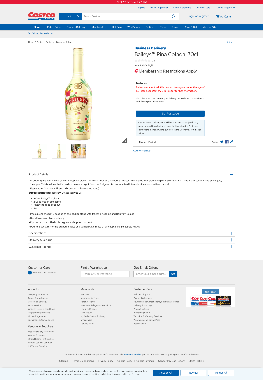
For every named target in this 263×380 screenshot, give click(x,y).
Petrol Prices (54, 27)
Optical (150, 27)
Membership (98, 27)
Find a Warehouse (94, 267)
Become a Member (133, 354)
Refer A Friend (88, 301)
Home (31, 42)
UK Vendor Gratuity (37, 346)
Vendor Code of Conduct (40, 342)
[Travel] (179, 27)
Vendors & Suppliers (40, 326)
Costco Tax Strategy (37, 301)
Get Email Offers (145, 267)
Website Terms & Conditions (41, 309)
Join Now (85, 294)
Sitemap (63, 360)
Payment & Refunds (142, 298)
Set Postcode (170, 113)
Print (229, 42)
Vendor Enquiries (36, 335)
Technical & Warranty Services (147, 316)
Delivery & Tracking (142, 305)
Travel (175, 27)
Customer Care (39, 267)
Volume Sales (87, 323)
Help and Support (142, 294)
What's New (133, 27)
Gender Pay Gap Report (171, 360)
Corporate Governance (39, 312)
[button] (175, 16)
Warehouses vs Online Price (146, 320)
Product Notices (141, 309)
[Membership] (106, 27)
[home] (41, 16)
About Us (34, 289)
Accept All (166, 372)
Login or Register (198, 16)
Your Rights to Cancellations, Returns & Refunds (156, 301)
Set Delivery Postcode (39, 33)
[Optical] (154, 27)
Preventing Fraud (141, 312)
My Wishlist (86, 320)
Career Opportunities (38, 298)
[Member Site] (217, 27)
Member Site (209, 27)
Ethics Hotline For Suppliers (41, 339)
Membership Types (90, 298)
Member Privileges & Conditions (96, 305)
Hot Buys (117, 27)
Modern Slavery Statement (41, 331)
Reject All (221, 372)
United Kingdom (224, 7)
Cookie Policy (124, 360)
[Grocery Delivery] (85, 27)
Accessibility (139, 323)
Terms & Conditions (83, 360)
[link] (222, 142)
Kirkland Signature (37, 316)
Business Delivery (45, 42)
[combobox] (70, 16)
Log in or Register (89, 309)
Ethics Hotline (196, 360)
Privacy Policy (34, 305)
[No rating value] (143, 60)
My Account (86, 312)
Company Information (38, 294)
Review (193, 372)
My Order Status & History (93, 316)
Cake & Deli (191, 27)
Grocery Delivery (76, 27)
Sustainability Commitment (41, 320)
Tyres (163, 27)
